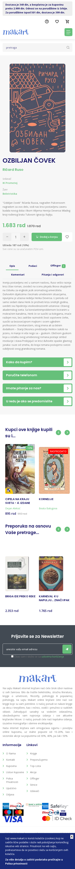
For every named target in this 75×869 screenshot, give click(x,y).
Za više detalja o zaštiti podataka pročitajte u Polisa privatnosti (34, 861)
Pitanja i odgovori (53, 274)
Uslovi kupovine (15, 772)
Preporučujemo (39, 759)
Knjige (33, 753)
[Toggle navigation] (68, 32)
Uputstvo (11, 788)
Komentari (17, 274)
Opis (12, 266)
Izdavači (34, 791)
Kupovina (11, 766)
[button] (58, 432)
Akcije (33, 772)
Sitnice (33, 784)
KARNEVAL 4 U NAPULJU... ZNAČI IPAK (54, 598)
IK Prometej (10, 183)
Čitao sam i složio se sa (39, 656)
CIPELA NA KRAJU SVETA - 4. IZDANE (17, 501)
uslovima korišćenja (53, 656)
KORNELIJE (46, 499)
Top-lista (35, 766)
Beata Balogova (48, 508)
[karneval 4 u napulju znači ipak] (51, 573)
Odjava (10, 794)
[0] (67, 21)
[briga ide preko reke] (17, 573)
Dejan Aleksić (12, 508)
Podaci (33, 266)
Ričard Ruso (13, 169)
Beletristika (10, 193)
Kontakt (10, 759)
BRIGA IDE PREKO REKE (20, 596)
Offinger (57, 266)
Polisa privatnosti (12, 780)
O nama (11, 753)
